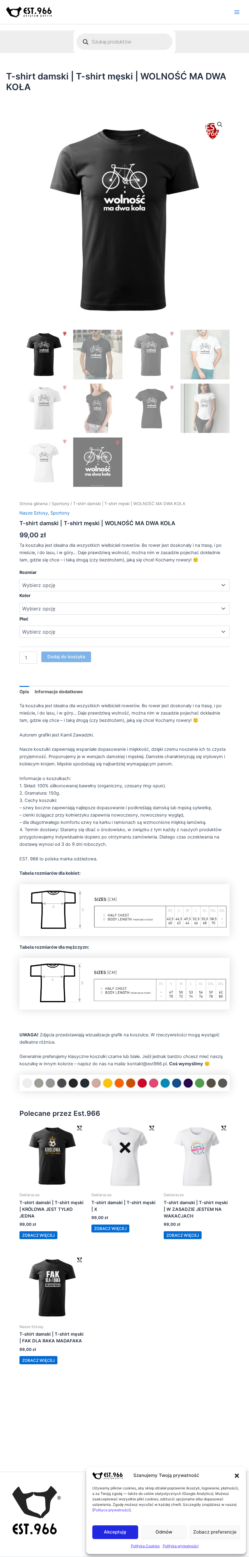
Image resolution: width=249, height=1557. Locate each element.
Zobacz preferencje (215, 1532)
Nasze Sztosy (33, 513)
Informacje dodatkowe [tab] (59, 691)
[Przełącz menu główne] (237, 12)
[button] (237, 1476)
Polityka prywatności (181, 1546)
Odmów (163, 1532)
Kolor (25, 595)
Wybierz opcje (38, 1235)
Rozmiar (28, 572)
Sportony (60, 503)
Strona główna (33, 503)
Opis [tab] (24, 691)
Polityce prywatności (111, 1510)
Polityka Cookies (145, 1546)
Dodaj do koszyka (66, 656)
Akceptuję (115, 1532)
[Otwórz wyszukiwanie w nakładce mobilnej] (124, 41)
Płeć (23, 618)
